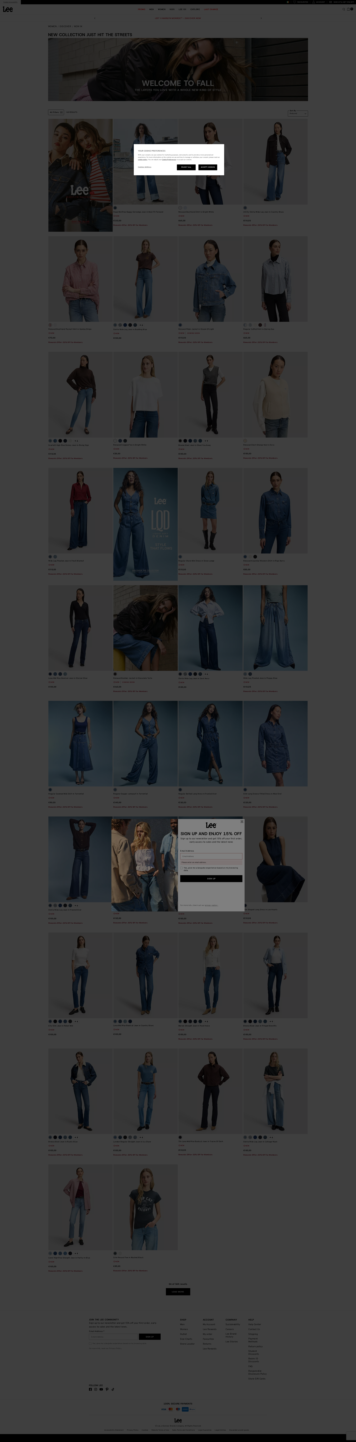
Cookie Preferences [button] (169, 160)
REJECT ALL (186, 167)
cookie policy (142, 160)
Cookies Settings (144, 167)
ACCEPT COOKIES (208, 167)
